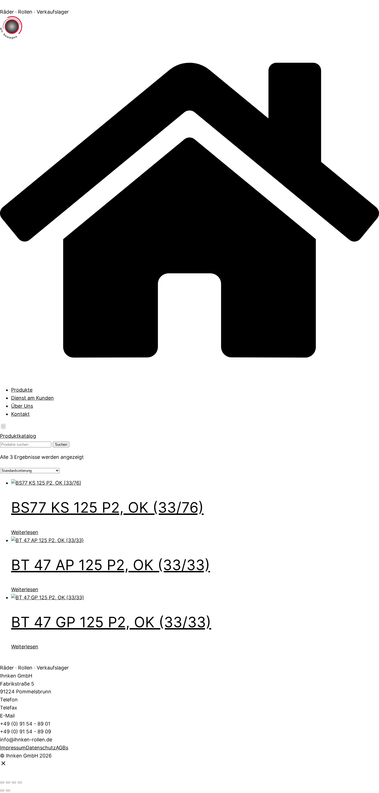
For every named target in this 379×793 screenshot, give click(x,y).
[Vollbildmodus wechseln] (8, 782)
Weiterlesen (24, 532)
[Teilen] (14, 782)
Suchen (61, 444)
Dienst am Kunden (32, 398)
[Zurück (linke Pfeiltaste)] (2, 790)
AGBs (62, 748)
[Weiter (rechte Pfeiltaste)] (8, 790)
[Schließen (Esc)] (19, 782)
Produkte (21, 390)
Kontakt (20, 414)
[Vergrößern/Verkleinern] (2, 782)
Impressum (13, 748)
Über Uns (22, 406)
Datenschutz (41, 748)
